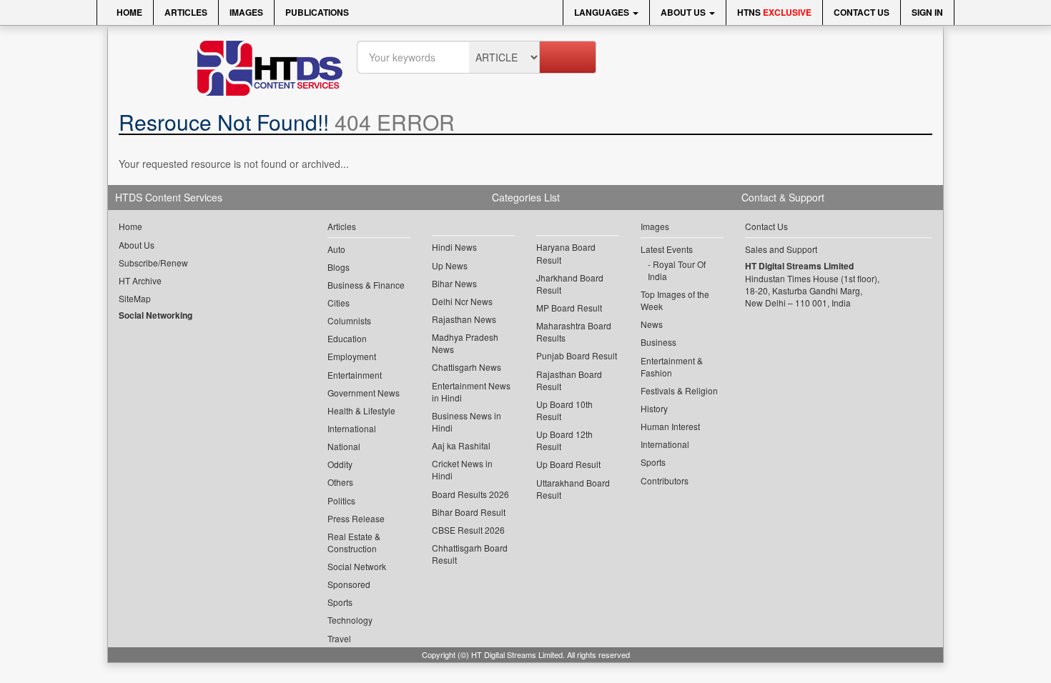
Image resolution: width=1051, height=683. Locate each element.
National (343, 446)
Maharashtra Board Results (573, 331)
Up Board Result (568, 464)
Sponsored (348, 584)
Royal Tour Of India (677, 270)
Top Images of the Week (675, 300)
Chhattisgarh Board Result (470, 554)
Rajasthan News (464, 319)
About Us (684, 12)
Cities (338, 302)
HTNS (774, 12)
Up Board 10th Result (564, 410)
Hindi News (454, 247)
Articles (185, 12)
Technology (349, 620)
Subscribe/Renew (153, 262)
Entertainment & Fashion (672, 366)
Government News (363, 393)
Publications (317, 12)
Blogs (338, 267)
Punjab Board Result (576, 355)
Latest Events (667, 249)
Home (128, 12)
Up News (450, 265)
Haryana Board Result (566, 253)
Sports (339, 602)
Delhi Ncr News (462, 301)
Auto (336, 249)
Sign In (927, 12)
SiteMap (135, 298)
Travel (339, 638)
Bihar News (454, 283)
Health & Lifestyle (361, 410)
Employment (351, 356)
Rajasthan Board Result (569, 380)
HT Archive (140, 280)
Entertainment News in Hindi (471, 391)
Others (340, 482)
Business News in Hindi (466, 421)
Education (347, 338)
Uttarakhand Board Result (573, 489)
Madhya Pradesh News (465, 343)
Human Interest (670, 426)
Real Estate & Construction (353, 542)
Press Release (356, 518)
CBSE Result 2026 (468, 530)
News (652, 324)
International (351, 428)
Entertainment (354, 375)
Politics (341, 500)
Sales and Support (781, 249)
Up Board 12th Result (564, 440)
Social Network (356, 566)
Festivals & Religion (679, 390)
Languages (602, 12)
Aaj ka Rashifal (461, 445)
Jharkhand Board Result (569, 283)
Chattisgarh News (466, 367)
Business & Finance (366, 285)
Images (246, 12)
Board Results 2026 (470, 494)
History (654, 408)
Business (658, 342)
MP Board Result (569, 307)
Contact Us (861, 12)
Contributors (665, 480)
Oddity (339, 464)
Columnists (349, 320)
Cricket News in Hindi (462, 469)
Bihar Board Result (468, 512)
